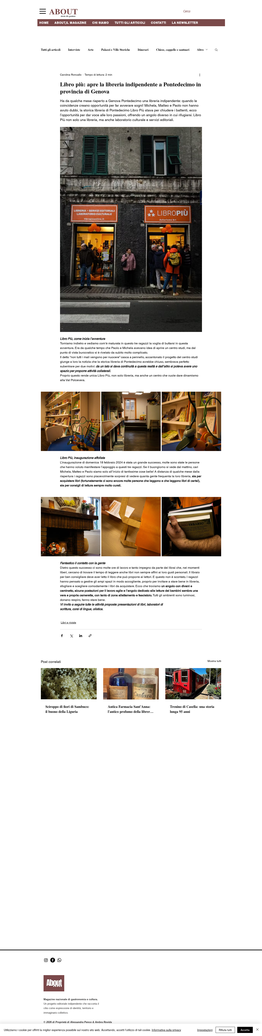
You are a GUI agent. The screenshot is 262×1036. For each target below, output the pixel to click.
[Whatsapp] (59, 960)
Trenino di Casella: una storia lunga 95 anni (192, 709)
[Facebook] (52, 960)
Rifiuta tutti (225, 1030)
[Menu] (43, 11)
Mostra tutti (214, 661)
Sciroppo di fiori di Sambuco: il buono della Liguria (67, 709)
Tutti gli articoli (50, 49)
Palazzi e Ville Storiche (115, 49)
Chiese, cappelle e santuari (172, 49)
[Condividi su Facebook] (62, 635)
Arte (91, 49)
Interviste (74, 49)
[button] (216, 49)
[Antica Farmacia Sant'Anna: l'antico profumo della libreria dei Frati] (131, 683)
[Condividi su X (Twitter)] (71, 635)
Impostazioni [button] (205, 1030)
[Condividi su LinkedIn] (80, 635)
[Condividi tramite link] (90, 635)
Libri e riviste (68, 622)
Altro (200, 49)
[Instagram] (46, 960)
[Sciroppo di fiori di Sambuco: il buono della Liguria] (69, 683)
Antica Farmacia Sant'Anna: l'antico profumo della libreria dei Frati (130, 709)
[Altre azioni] (199, 75)
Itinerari (143, 49)
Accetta (245, 1030)
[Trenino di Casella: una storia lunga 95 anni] (193, 683)
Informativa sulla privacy (166, 1030)
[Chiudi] (257, 1030)
